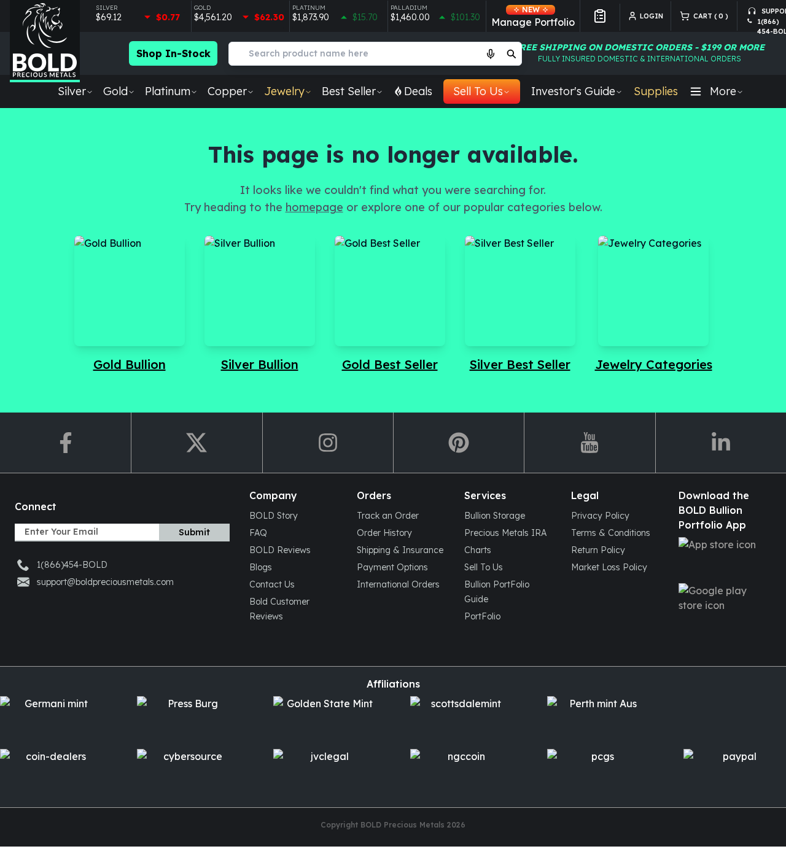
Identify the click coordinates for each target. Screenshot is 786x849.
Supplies (656, 91)
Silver (72, 91)
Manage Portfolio (533, 16)
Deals (418, 91)
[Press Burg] (188, 717)
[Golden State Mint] (324, 717)
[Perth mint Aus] (598, 717)
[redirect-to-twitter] (196, 443)
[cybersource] (188, 770)
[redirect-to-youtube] (589, 443)
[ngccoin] (461, 770)
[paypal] (734, 770)
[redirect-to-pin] (458, 443)
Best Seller (349, 91)
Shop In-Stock (173, 53)
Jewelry (284, 91)
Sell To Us (478, 91)
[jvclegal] (324, 770)
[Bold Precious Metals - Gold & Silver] (45, 41)
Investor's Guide (573, 91)
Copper (227, 91)
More (723, 91)
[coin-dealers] (51, 770)
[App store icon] (722, 559)
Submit (194, 532)
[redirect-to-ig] (327, 443)
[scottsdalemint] (461, 717)
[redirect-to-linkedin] (720, 443)
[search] (511, 53)
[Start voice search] (490, 53)
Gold (115, 91)
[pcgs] (598, 770)
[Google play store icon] (722, 605)
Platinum (167, 91)
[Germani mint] (51, 717)
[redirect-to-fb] (65, 443)
